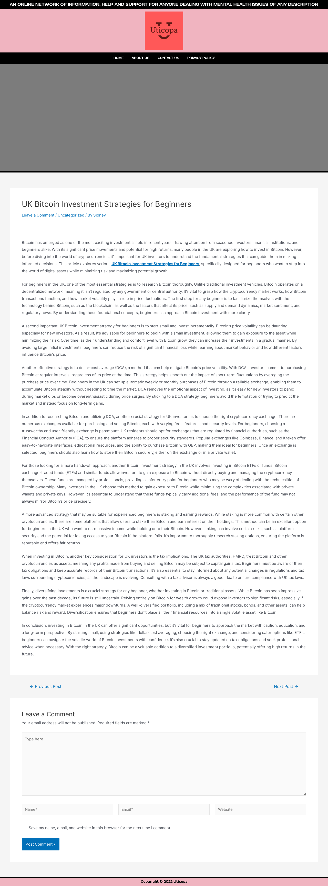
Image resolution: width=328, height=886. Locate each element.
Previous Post (45, 687)
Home (119, 58)
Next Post (286, 687)
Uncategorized (71, 215)
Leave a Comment (38, 215)
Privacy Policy (201, 58)
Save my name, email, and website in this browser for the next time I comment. (100, 827)
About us (140, 58)
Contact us (168, 58)
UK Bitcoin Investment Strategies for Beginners (155, 263)
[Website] (260, 810)
